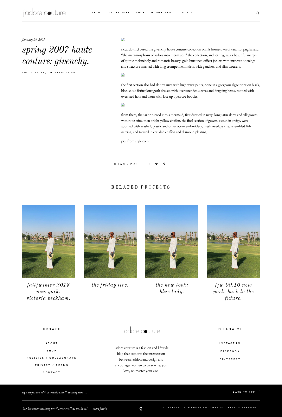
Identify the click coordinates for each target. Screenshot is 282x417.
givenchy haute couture (170, 49)
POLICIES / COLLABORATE (52, 358)
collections (33, 73)
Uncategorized (62, 73)
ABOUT (51, 343)
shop (140, 13)
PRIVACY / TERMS (52, 365)
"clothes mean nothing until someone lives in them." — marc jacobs (64, 408)
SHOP (52, 351)
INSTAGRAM (230, 343)
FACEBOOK (230, 351)
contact (185, 13)
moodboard (161, 13)
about (97, 13)
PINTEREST (230, 359)
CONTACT (51, 372)
